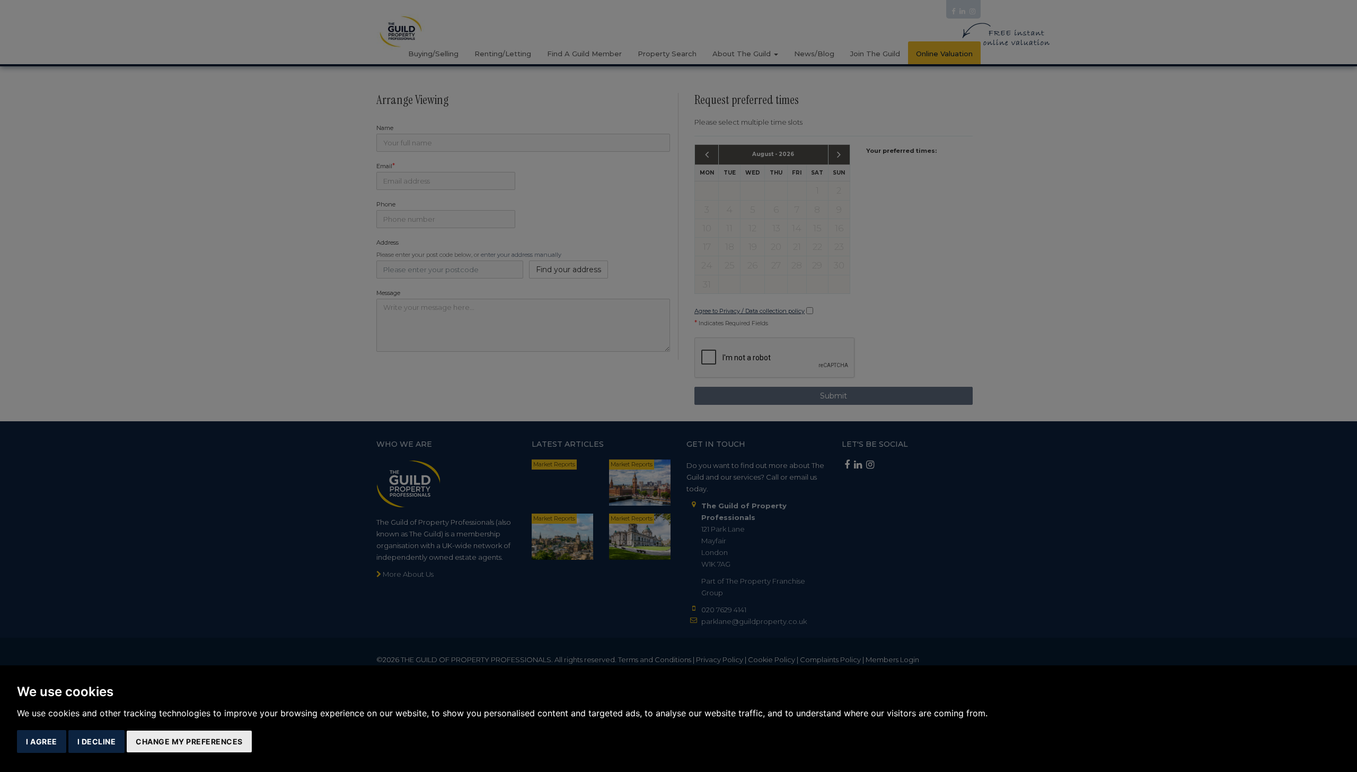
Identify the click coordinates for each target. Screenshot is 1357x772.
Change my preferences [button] (189, 741)
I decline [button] (96, 741)
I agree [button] (41, 741)
